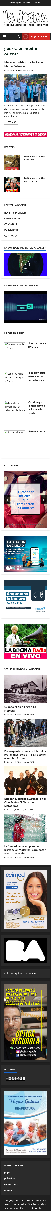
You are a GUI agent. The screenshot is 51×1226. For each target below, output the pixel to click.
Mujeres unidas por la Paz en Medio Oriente (24, 64)
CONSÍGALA (10, 224)
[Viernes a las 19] (15, 440)
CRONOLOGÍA (12, 218)
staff (6, 1172)
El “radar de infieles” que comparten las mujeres (25, 500)
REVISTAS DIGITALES (15, 212)
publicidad (10, 1178)
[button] (4, 37)
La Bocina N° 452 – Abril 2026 (34, 158)
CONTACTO (10, 235)
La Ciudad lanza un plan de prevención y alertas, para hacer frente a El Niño (25, 850)
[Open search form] (18, 36)
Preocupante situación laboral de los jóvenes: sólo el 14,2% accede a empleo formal (25, 754)
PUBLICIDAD (11, 229)
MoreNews (26, 1208)
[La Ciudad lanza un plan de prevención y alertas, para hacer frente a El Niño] (25, 828)
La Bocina (8, 70)
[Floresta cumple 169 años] (15, 352)
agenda (8, 1190)
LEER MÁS (12, 123)
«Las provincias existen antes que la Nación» (36, 376)
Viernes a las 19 (36, 431)
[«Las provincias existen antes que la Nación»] (15, 382)
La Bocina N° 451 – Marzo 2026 (34, 180)
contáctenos (11, 1184)
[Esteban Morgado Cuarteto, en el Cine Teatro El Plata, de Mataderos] (25, 780)
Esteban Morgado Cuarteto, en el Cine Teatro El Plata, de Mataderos (25, 802)
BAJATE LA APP (39, 36)
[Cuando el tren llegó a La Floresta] (25, 689)
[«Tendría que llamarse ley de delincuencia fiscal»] (15, 411)
